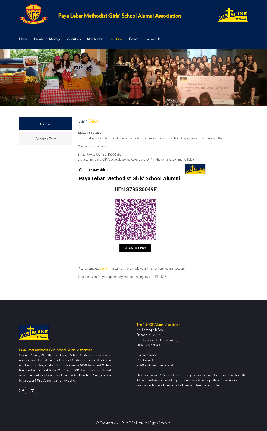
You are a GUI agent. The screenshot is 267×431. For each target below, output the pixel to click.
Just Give (116, 38)
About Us (74, 38)
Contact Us (152, 38)
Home (23, 38)
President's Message (47, 38)
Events (133, 38)
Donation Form (45, 138)
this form (105, 268)
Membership (95, 38)
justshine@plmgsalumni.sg (162, 339)
